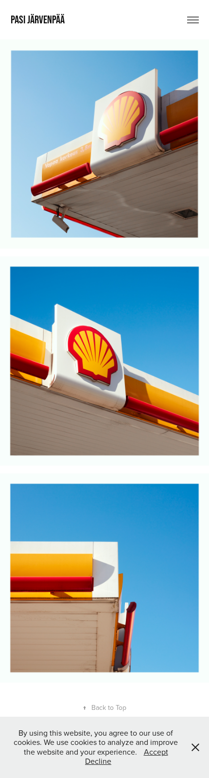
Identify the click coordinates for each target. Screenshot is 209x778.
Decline (98, 761)
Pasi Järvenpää (38, 19)
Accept (156, 751)
